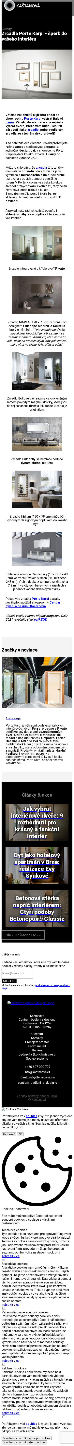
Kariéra (37, 1050)
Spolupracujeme (37, 1058)
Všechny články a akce (23, 934)
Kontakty (37, 1038)
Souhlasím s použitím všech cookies (24, 1442)
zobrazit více (11, 1256)
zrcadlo (33, 130)
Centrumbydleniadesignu (38, 1077)
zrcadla (41, 167)
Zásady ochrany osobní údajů (37, 1096)
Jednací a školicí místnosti (37, 1054)
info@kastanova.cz (37, 1072)
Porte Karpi (32, 118)
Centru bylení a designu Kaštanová (33, 604)
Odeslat (9, 980)
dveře (10, 122)
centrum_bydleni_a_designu (37, 1082)
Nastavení (9, 1134)
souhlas (31, 1116)
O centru (37, 1034)
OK (20, 1134)
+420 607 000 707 (37, 1067)
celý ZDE (40, 619)
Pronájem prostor (37, 1042)
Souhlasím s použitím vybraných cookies (26, 1438)
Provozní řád (37, 1046)
